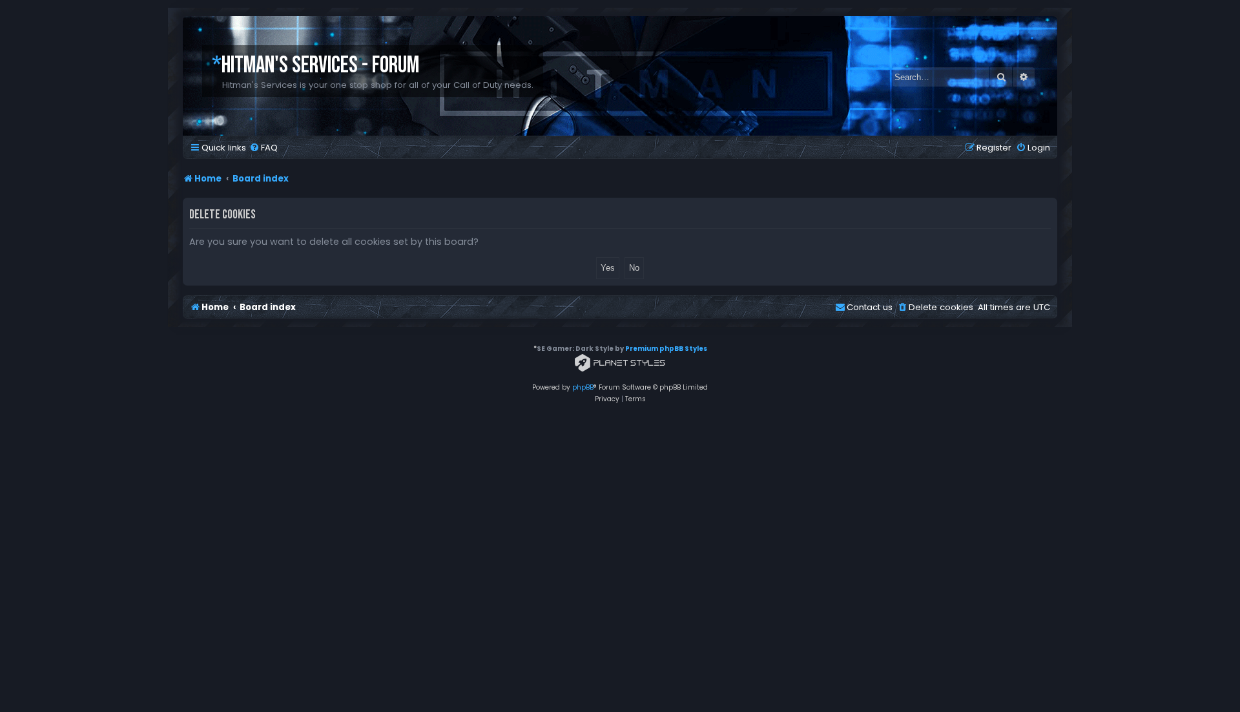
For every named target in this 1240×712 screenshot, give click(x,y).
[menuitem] (263, 147)
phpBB (583, 387)
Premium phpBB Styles (666, 348)
